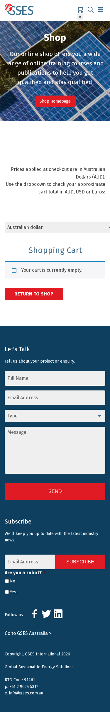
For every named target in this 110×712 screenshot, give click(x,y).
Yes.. (14, 591)
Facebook (34, 613)
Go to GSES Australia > (28, 633)
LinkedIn (58, 613)
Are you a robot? (25, 572)
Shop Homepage (55, 101)
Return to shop (33, 294)
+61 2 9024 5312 (23, 686)
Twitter (46, 613)
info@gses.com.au (26, 693)
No (12, 581)
